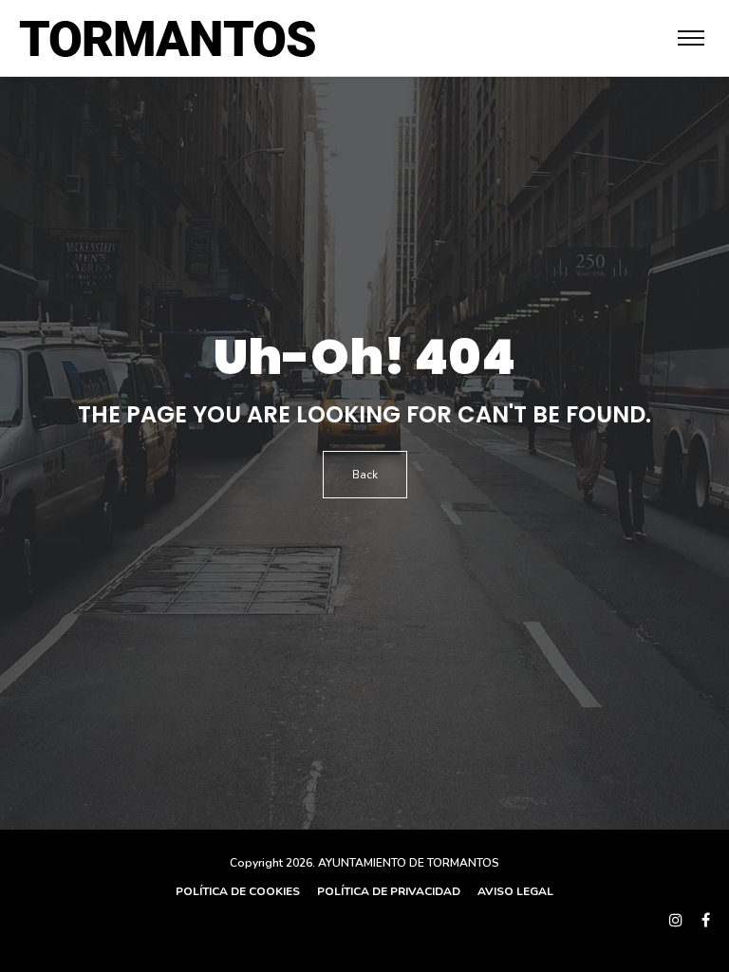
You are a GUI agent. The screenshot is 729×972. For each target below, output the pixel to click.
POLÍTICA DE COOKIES (238, 891)
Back (365, 474)
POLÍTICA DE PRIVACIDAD (387, 891)
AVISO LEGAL (514, 891)
